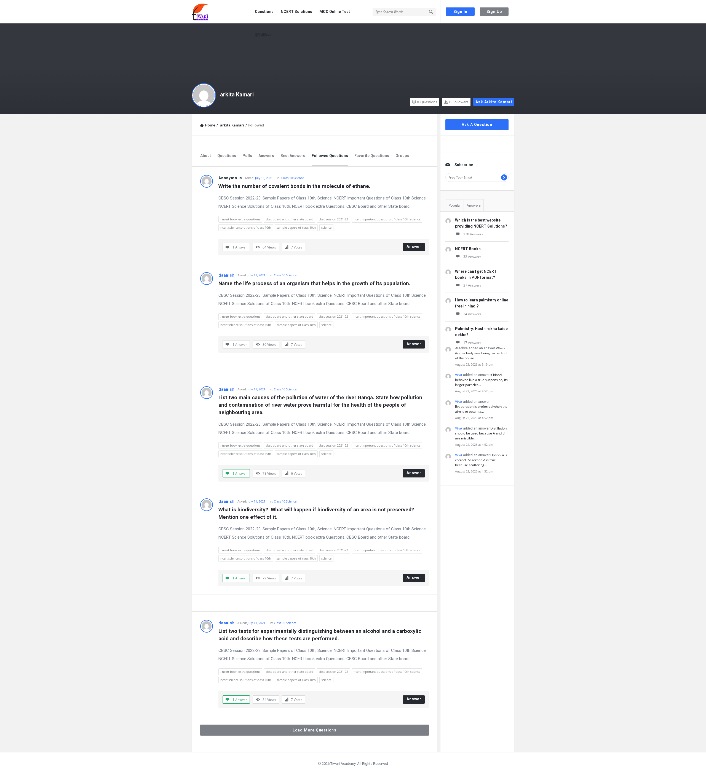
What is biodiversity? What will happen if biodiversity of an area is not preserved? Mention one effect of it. (316, 513)
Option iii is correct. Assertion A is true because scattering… (481, 460)
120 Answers (473, 234)
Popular (455, 205)
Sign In (460, 11)
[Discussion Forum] (219, 11)
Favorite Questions (371, 155)
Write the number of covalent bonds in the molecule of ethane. (294, 186)
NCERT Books (468, 249)
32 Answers (472, 256)
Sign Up (494, 11)
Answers (266, 155)
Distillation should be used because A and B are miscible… (481, 433)
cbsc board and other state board (289, 219)
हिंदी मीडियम (263, 35)
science (326, 227)
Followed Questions (330, 155)
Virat (458, 374)
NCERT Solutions (296, 11)
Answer (414, 246)
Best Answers (292, 155)
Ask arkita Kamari (493, 102)
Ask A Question (477, 124)
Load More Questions (314, 730)
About (205, 155)
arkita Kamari (237, 94)
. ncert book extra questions (240, 219)
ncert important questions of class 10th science (387, 219)
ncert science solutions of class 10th (245, 227)
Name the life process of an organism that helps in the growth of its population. (314, 283)
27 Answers (472, 285)
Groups (402, 155)
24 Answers (472, 314)
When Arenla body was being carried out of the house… (481, 353)
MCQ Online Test (334, 11)
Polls (247, 155)
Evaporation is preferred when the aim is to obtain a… (481, 409)
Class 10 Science (292, 178)
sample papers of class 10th (296, 227)
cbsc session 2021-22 (333, 219)
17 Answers (472, 342)
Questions (264, 11)
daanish (226, 275)
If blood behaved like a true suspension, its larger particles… (481, 379)
